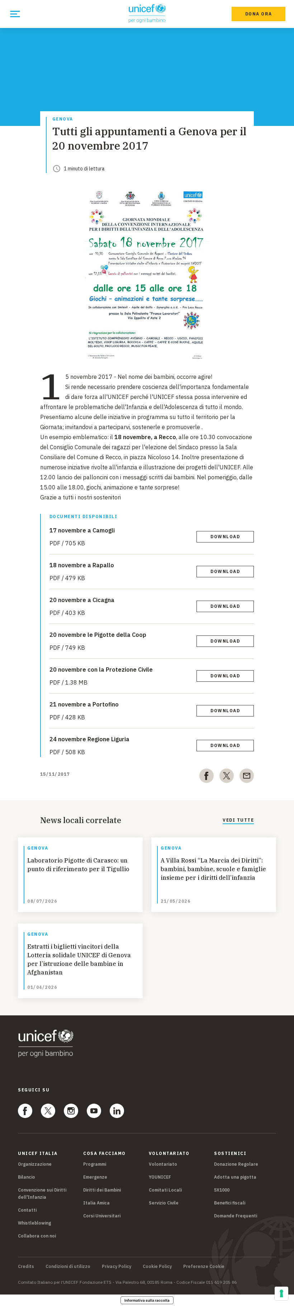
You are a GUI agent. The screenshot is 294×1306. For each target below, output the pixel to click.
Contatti (27, 1210)
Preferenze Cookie (203, 1266)
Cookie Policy (157, 1266)
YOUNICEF (160, 1177)
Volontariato (163, 1164)
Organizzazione (35, 1164)
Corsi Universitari (101, 1215)
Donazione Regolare (236, 1164)
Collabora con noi (37, 1236)
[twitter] (226, 777)
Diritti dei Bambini (102, 1190)
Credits (26, 1266)
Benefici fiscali (229, 1203)
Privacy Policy (116, 1266)
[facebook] (206, 777)
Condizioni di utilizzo (68, 1266)
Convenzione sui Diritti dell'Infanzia (42, 1193)
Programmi (94, 1164)
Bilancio (26, 1177)
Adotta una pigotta (235, 1177)
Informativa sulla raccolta (147, 1300)
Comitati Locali (165, 1190)
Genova (62, 119)
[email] (247, 777)
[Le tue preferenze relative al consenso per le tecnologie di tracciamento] (281, 1293)
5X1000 (221, 1190)
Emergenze (95, 1177)
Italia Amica (96, 1203)
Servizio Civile (164, 1203)
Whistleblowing (34, 1223)
